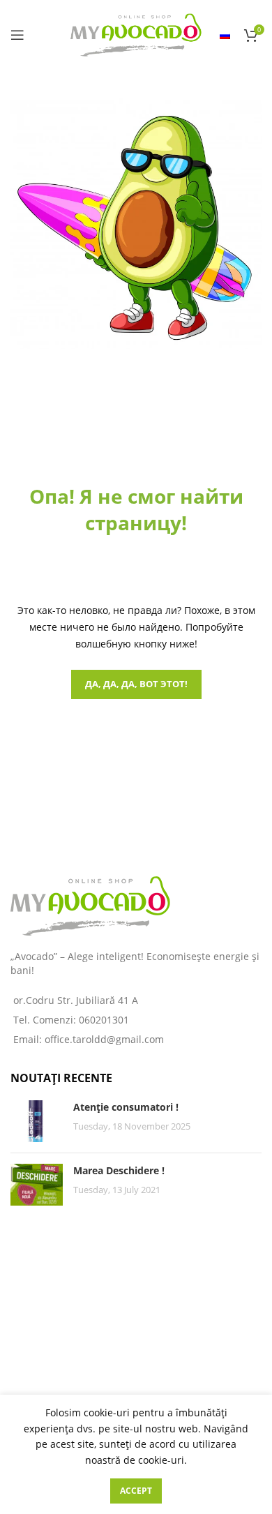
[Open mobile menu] (17, 35)
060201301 (104, 1019)
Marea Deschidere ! (119, 1170)
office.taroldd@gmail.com (104, 1039)
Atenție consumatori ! (126, 1107)
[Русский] (225, 35)
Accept (136, 1491)
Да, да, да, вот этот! (136, 683)
